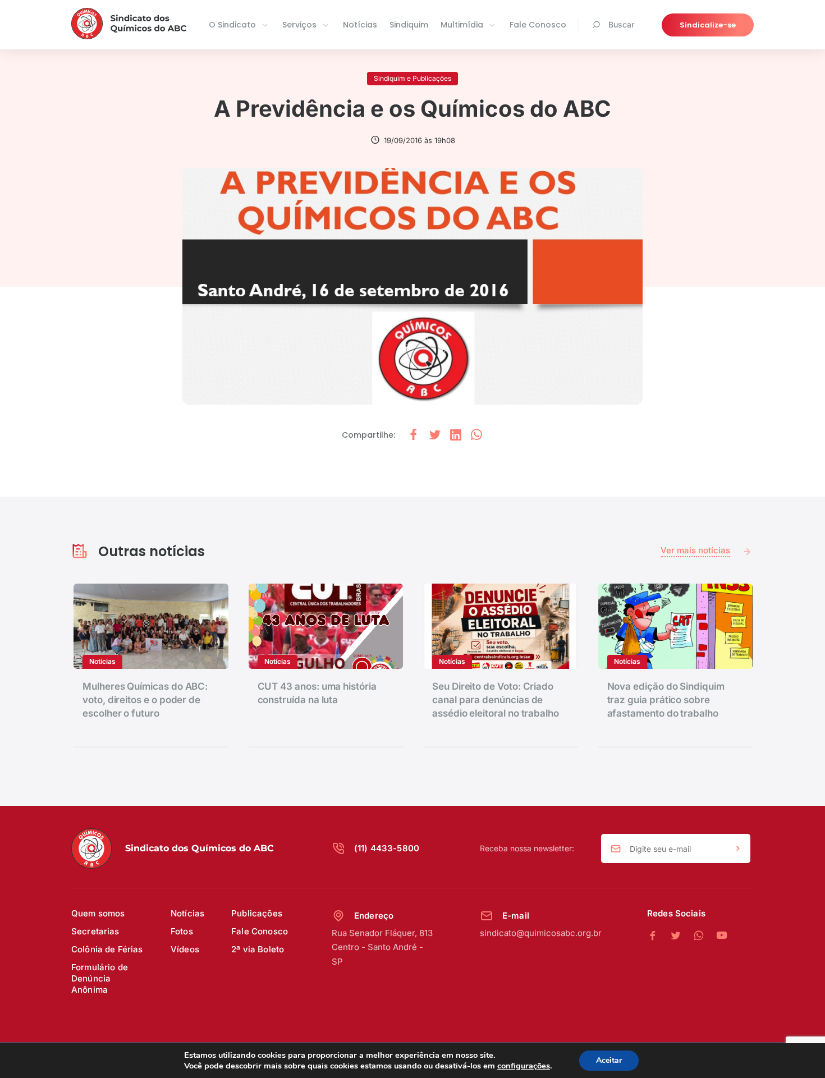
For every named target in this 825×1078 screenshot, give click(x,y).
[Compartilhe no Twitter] (435, 435)
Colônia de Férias (107, 949)
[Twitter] (681, 936)
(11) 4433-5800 (386, 848)
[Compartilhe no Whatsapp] (476, 435)
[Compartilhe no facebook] (413, 435)
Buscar (621, 24)
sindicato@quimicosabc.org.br (541, 933)
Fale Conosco (538, 24)
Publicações (256, 913)
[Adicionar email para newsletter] (738, 849)
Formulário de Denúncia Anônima (99, 978)
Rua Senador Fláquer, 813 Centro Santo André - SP (382, 947)
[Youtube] (721, 936)
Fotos (182, 931)
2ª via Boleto (257, 949)
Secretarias (95, 931)
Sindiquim (408, 24)
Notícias (360, 24)
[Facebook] (658, 936)
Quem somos (98, 913)
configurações (523, 1066)
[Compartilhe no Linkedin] (455, 435)
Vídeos (185, 949)
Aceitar (609, 1060)
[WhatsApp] (704, 936)
